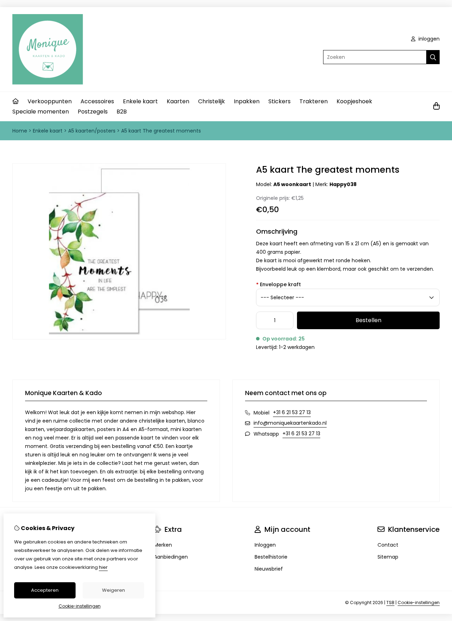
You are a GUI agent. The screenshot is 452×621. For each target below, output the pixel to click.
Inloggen (265, 544)
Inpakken (247, 101)
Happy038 (343, 184)
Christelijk (211, 101)
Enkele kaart (140, 101)
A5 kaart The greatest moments (161, 130)
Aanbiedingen (171, 556)
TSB (390, 602)
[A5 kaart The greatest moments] (119, 337)
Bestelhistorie (271, 556)
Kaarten (178, 101)
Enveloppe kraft (278, 284)
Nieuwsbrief (269, 568)
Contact (387, 544)
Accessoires (97, 101)
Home (19, 130)
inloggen (428, 38)
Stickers (279, 101)
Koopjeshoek (354, 101)
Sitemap (387, 556)
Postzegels (93, 111)
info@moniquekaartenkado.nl (290, 422)
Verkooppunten (50, 101)
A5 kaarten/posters (91, 130)
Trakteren (313, 101)
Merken (163, 544)
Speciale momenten (40, 111)
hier (103, 567)
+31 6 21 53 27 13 (292, 412)
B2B (122, 111)
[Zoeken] (433, 57)
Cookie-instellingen (419, 602)
